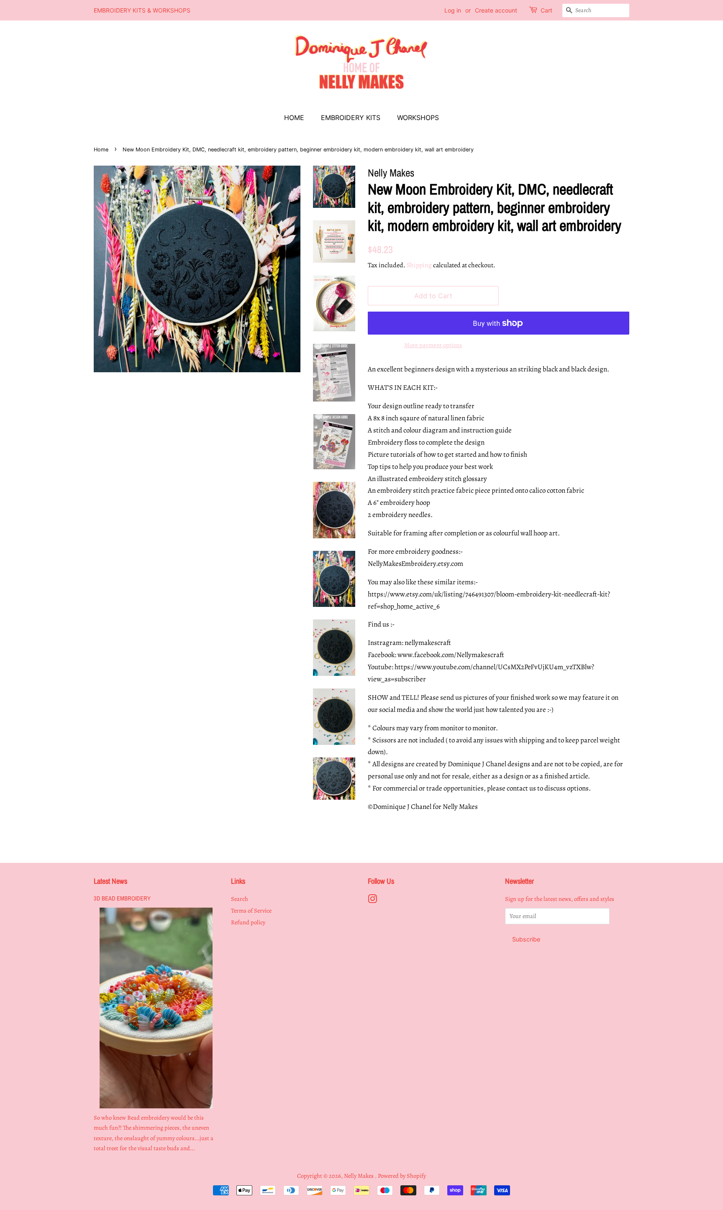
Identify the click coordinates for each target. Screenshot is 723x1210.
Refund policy (248, 922)
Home (101, 149)
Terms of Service (251, 910)
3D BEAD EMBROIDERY (122, 898)
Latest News (110, 881)
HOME (294, 117)
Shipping (419, 265)
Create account (496, 10)
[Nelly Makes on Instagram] (372, 900)
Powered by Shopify (402, 1176)
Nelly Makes (359, 1176)
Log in (452, 10)
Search (239, 899)
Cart (546, 10)
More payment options (433, 345)
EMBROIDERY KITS (350, 117)
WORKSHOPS (418, 117)
